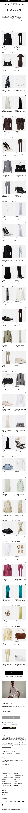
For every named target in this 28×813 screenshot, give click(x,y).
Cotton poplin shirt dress (7, 558)
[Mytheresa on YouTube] (19, 801)
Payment (4, 779)
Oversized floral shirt (6, 515)
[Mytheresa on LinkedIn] (3, 801)
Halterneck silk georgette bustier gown (10, 451)
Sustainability (17, 777)
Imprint (3, 794)
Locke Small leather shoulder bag (9, 69)
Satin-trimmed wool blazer (8, 260)
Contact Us (4, 775)
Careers (16, 781)
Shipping (4, 781)
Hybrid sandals (5, 536)
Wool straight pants (18, 324)
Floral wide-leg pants (19, 515)
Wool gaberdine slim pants (20, 579)
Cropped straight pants (7, 664)
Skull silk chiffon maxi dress (8, 90)
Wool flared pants (18, 47)
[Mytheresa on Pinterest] (11, 801)
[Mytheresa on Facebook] (7, 801)
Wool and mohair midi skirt (8, 281)
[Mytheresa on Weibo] (23, 801)
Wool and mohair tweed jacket (8, 47)
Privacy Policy (5, 792)
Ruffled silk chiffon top (19, 494)
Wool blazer (4, 345)
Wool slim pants (5, 196)
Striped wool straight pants (20, 154)
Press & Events (17, 779)
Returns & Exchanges (6, 783)
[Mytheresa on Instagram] (15, 801)
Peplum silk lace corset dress (8, 111)
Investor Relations (18, 783)
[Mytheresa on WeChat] (3, 805)
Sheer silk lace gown (6, 430)
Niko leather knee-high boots (20, 281)
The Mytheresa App (18, 775)
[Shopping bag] (25, 4)
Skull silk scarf (5, 494)
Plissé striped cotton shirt (20, 409)
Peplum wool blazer (6, 175)
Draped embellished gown (20, 111)
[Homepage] (14, 4)
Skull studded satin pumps (8, 239)
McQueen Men (14, 24)
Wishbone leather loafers (7, 324)
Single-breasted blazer (7, 643)
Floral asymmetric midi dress (20, 536)
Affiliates (16, 785)
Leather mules (17, 196)
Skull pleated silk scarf (19, 345)
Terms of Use (4, 790)
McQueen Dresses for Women (14, 745)
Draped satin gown (6, 600)
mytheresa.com (16, 809)
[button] (13, 31)
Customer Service (6, 773)
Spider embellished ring (7, 621)
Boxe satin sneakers (6, 409)
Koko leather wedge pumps (8, 154)
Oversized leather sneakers (20, 366)
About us (16, 773)
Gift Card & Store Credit (7, 777)
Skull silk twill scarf (18, 260)
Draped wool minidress (19, 69)
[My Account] (23, 4)
